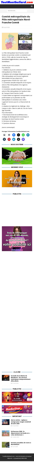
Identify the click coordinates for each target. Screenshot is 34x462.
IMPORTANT (17, 416)
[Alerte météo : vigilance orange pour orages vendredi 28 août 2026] (5, 422)
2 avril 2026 (15, 446)
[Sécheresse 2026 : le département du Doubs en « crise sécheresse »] (5, 433)
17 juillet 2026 (15, 437)
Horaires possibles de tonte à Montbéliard (21, 443)
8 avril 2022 (6, 27)
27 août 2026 (15, 383)
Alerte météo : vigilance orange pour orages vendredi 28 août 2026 (21, 421)
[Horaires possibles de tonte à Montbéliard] (5, 445)
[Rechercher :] (17, 10)
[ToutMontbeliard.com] (17, 3)
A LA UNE (17, 372)
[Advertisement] (18, 210)
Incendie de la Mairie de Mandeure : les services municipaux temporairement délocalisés (21, 378)
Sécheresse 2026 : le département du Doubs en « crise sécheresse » (20, 433)
